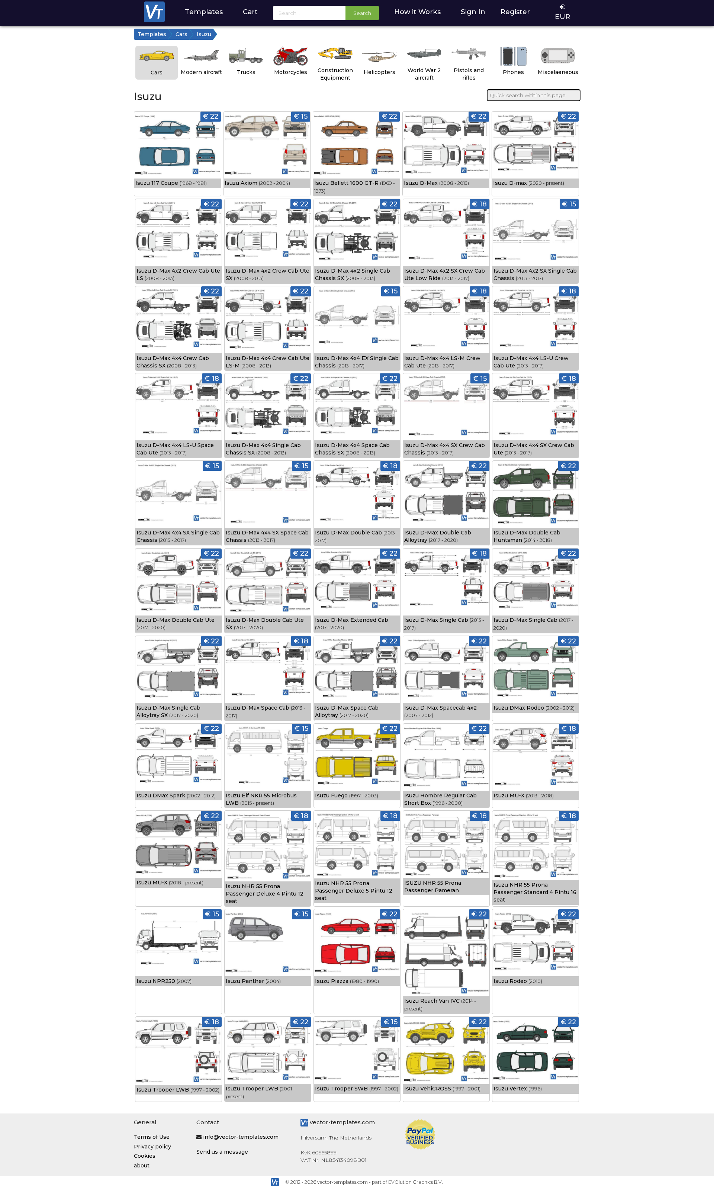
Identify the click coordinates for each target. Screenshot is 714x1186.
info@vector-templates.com (241, 1137)
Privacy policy (152, 1146)
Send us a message (222, 1151)
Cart (250, 11)
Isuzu (204, 34)
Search (362, 13)
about (141, 1165)
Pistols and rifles (469, 74)
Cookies (144, 1156)
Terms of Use (152, 1137)
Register (515, 11)
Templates (204, 11)
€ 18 (479, 204)
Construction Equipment (335, 74)
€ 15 (301, 116)
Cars (181, 34)
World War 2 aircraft (424, 74)
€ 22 (210, 116)
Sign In (473, 11)
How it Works (417, 11)
